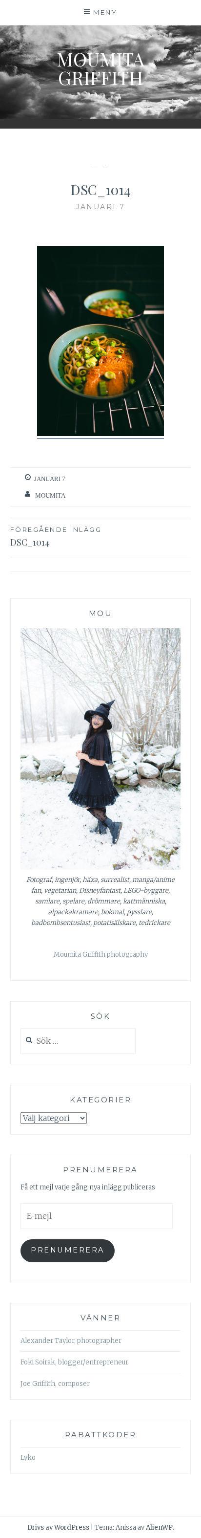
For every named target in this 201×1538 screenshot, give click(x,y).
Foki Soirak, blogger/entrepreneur (74, 1362)
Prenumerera (67, 1250)
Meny (105, 12)
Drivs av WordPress (58, 1527)
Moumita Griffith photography (101, 954)
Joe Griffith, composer (55, 1384)
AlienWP (159, 1527)
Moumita (50, 495)
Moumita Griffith (100, 68)
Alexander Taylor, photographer (70, 1341)
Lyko (28, 1457)
